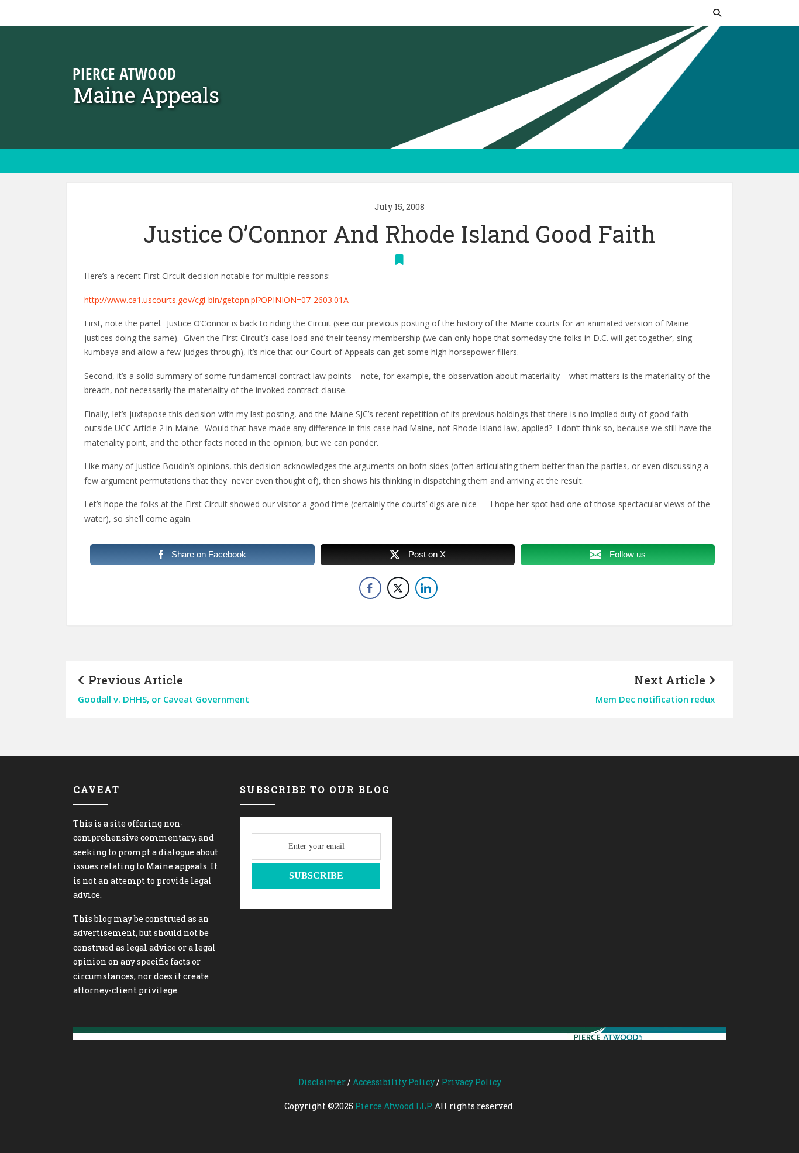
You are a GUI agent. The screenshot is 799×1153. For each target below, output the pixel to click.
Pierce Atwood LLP (393, 1105)
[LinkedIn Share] (426, 588)
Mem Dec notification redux (655, 699)
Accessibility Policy (394, 1081)
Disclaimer (322, 1081)
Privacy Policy (471, 1081)
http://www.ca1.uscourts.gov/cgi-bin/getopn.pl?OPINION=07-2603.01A (216, 299)
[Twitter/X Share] (398, 588)
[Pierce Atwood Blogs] (124, 72)
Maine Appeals (146, 95)
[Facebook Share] (370, 588)
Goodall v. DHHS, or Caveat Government (163, 699)
